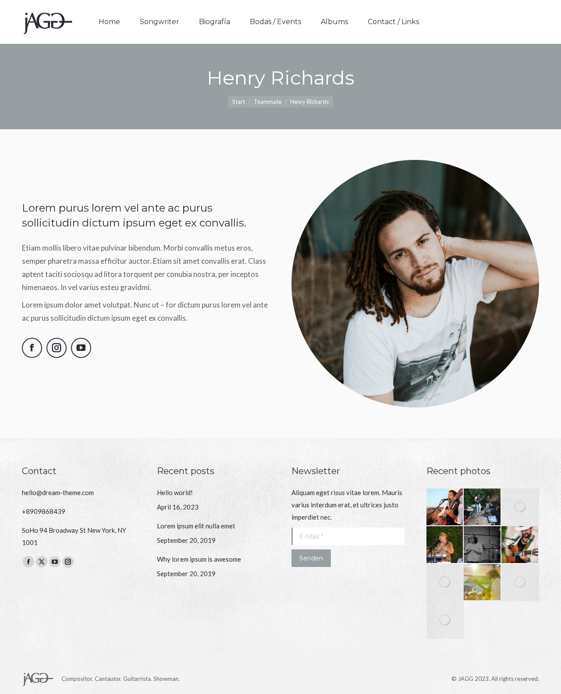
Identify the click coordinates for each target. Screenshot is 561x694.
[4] (482, 583)
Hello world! (175, 492)
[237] (520, 545)
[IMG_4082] (482, 507)
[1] (445, 620)
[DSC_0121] (445, 545)
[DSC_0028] (482, 545)
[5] (445, 583)
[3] (520, 583)
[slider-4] (445, 507)
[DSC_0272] (520, 507)
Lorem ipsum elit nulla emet (196, 526)
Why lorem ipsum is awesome (199, 559)
